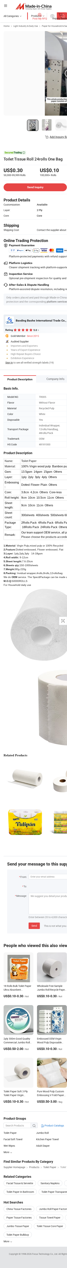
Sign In (9, 362)
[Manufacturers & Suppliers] (33, 6)
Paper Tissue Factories (19, 1217)
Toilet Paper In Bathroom (20, 1191)
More (7, 1241)
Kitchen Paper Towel (47, 1139)
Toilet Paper (10, 1132)
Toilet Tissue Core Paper (50, 1226)
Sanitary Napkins (50, 1183)
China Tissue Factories (18, 1209)
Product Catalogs (54, 1125)
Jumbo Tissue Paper (17, 1226)
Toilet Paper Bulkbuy (17, 1234)
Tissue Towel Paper (49, 1217)
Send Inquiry (35, 187)
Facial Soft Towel (13, 1139)
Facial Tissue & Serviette (19, 1183)
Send (34, 925)
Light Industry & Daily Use (25, 25)
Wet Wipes (9, 1145)
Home (6, 25)
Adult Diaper (43, 1145)
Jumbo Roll (42, 1132)
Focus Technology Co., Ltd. (45, 1253)
